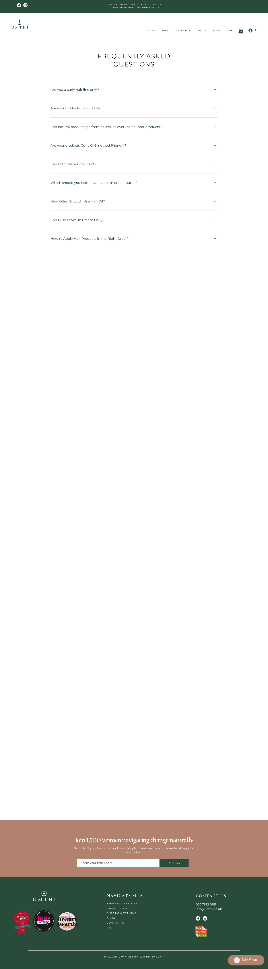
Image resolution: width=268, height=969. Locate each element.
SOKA (160, 956)
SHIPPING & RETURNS (121, 913)
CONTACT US (116, 922)
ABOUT (112, 917)
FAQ (109, 927)
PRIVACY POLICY (119, 908)
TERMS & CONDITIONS (122, 903)
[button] (240, 30)
